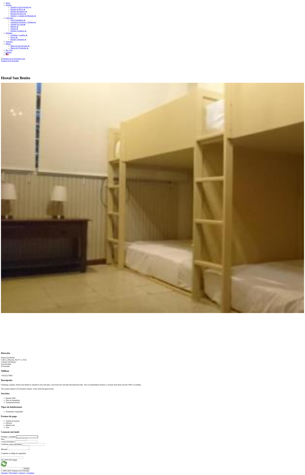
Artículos (9, 42)
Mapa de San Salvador (20, 46)
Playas (14, 37)
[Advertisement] (44, 67)
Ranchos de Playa (18, 14)
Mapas (8, 44)
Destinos (9, 33)
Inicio (8, 3)
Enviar (26, 468)
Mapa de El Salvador (19, 48)
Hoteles (8, 5)
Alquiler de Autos (18, 24)
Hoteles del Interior (18, 12)
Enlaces (9, 52)
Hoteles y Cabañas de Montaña (23, 16)
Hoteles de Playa (17, 9)
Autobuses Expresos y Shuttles (23, 22)
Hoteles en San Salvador (20, 7)
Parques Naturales (18, 39)
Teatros (14, 29)
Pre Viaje (9, 50)
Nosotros (4, 473)
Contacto (21, 473)
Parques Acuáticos (18, 31)
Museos (14, 27)
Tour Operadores (18, 20)
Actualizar (30, 473)
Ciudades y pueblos (19, 35)
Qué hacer (9, 18)
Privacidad (13, 473)
